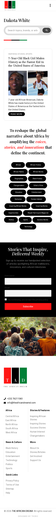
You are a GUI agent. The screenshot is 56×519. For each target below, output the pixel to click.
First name (9, 275)
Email (7, 287)
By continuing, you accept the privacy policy (28, 299)
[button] (50, 5)
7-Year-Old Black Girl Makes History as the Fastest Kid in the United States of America (26, 62)
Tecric (34, 516)
